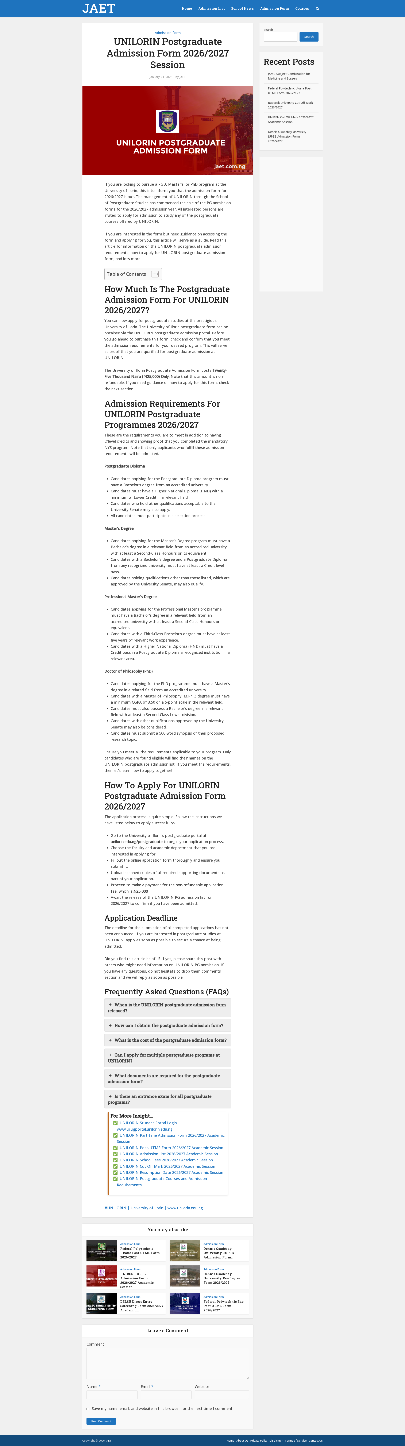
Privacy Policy (258, 1440)
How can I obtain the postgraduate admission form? (169, 1025)
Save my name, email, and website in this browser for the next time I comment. (162, 1408)
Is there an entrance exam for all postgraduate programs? (160, 1099)
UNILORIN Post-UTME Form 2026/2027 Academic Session (171, 1147)
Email (147, 1386)
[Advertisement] (291, 224)
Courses (302, 8)
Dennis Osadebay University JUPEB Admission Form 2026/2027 (287, 136)
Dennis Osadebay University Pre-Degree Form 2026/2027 (222, 1278)
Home (187, 8)
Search (268, 30)
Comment (95, 1344)
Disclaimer (276, 1440)
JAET (99, 8)
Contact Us (316, 1440)
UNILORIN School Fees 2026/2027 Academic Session (166, 1159)
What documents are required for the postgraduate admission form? (164, 1078)
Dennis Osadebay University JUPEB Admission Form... (219, 1252)
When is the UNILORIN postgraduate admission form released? (167, 1007)
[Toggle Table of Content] (153, 274)
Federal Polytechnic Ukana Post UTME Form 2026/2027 (140, 1252)
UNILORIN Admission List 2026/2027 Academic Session (169, 1153)
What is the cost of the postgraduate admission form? (171, 1040)
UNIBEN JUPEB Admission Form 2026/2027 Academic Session (137, 1280)
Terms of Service (296, 1440)
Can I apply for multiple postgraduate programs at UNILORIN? (164, 1058)
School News (242, 8)
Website (202, 1386)
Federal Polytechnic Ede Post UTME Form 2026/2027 (223, 1305)
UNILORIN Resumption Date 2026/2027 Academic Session (171, 1172)
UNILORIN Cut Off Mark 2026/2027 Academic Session (167, 1166)
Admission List (211, 8)
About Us (242, 1440)
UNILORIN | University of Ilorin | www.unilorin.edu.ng (155, 1207)
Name (93, 1386)
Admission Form (274, 8)
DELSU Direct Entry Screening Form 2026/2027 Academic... (141, 1305)
